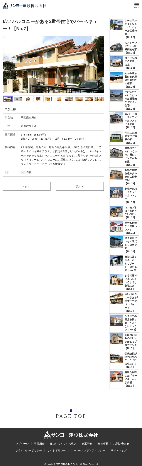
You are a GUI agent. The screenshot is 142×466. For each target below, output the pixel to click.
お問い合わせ (121, 443)
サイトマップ (119, 450)
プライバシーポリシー (29, 450)
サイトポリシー (56, 450)
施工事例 (87, 443)
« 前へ (27, 186)
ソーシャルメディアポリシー (88, 450)
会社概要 (102, 443)
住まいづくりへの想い (63, 443)
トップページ (21, 443)
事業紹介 (39, 443)
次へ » (80, 186)
